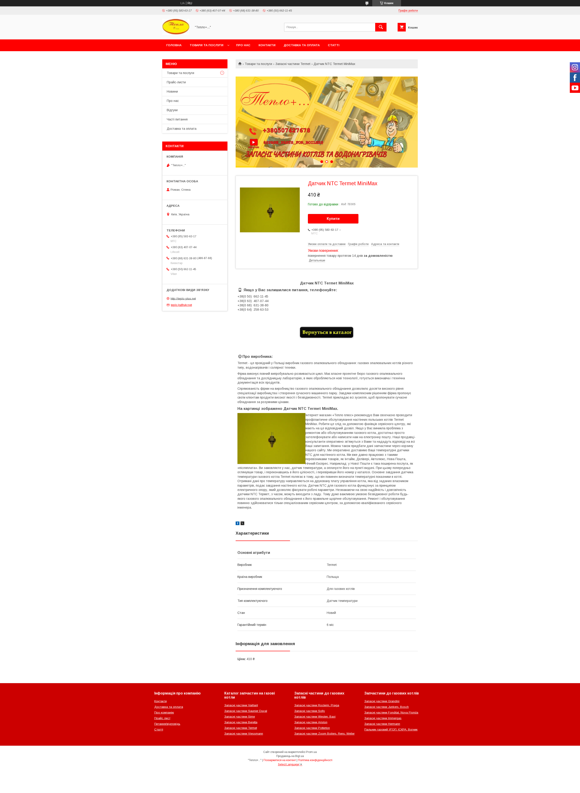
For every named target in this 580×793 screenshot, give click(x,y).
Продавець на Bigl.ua (290, 756)
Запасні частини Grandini (381, 701)
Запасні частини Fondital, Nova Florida (391, 712)
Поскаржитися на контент (279, 760)
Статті (333, 45)
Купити (333, 219)
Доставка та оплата (302, 45)
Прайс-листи (176, 82)
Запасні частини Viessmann (243, 733)
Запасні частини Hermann (382, 724)
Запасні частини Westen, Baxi (315, 716)
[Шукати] (381, 27)
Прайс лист (162, 718)
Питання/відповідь (167, 724)
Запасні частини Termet (293, 64)
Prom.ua (311, 752)
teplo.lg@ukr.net (181, 305)
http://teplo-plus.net (183, 298)
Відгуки (172, 110)
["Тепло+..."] (175, 33)
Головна (173, 45)
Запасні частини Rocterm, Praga (316, 705)
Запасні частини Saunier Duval (245, 711)
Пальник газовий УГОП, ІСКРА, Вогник (391, 729)
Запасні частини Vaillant (241, 705)
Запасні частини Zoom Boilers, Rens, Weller (324, 733)
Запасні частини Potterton (312, 728)
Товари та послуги (206, 45)
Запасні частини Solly (309, 711)
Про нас (243, 45)
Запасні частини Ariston (310, 722)
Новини (172, 91)
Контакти (267, 45)
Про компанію (164, 712)
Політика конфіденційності (315, 760)
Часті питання (177, 119)
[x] (242, 524)
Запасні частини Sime (239, 716)
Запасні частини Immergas (382, 718)
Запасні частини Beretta (240, 722)
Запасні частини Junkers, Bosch (386, 707)
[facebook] (237, 524)
